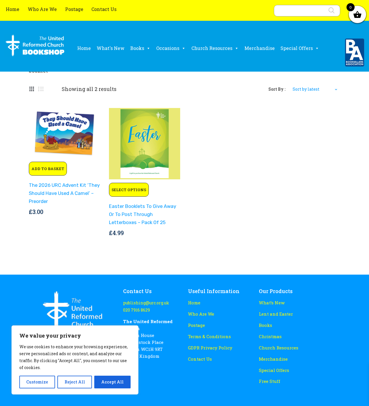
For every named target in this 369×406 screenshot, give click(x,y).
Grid (32, 89)
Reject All (75, 382)
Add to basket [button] (47, 168)
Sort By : (276, 89)
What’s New (272, 303)
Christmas (270, 336)
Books (137, 48)
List (41, 89)
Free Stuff (269, 381)
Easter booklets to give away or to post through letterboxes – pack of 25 (142, 214)
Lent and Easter (276, 314)
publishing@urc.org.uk (146, 303)
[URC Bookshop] (35, 48)
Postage (74, 9)
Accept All (112, 382)
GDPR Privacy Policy (210, 348)
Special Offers (296, 48)
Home (13, 9)
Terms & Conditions (209, 336)
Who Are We (43, 9)
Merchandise (259, 48)
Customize (37, 382)
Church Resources (211, 48)
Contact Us (103, 9)
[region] (75, 359)
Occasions (167, 48)
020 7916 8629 (136, 310)
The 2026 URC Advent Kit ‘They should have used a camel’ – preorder (64, 193)
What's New (111, 48)
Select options (129, 189)
